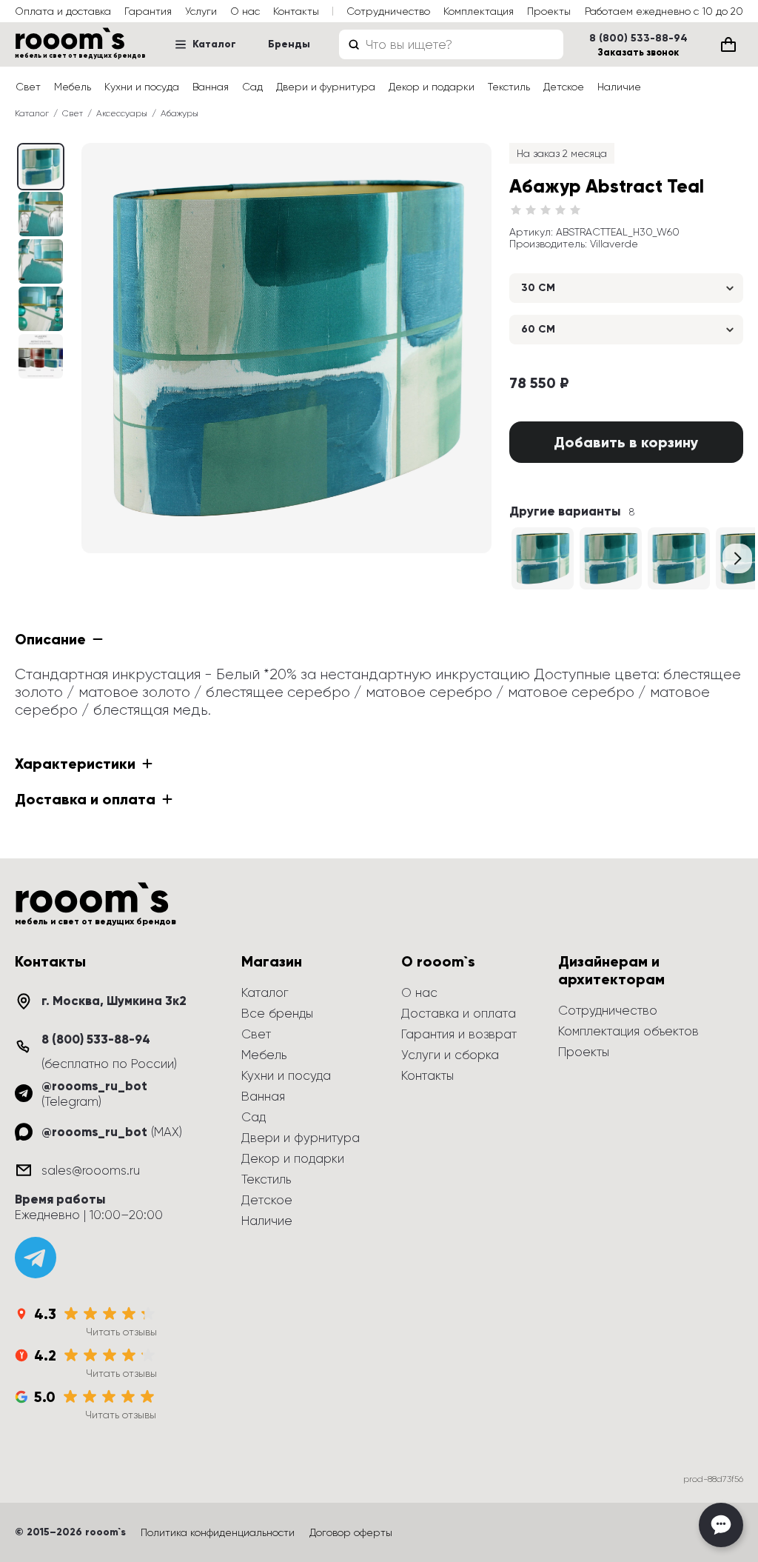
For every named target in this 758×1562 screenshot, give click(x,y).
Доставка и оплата (458, 1013)
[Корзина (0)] (728, 44)
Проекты (549, 11)
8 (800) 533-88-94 (638, 38)
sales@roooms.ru (90, 1170)
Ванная (210, 87)
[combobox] (451, 44)
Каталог (214, 44)
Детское (563, 87)
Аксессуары (121, 113)
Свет (28, 87)
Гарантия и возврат (459, 1034)
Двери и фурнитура (325, 87)
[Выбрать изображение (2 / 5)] (40, 261)
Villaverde (614, 244)
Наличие (619, 87)
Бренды (289, 44)
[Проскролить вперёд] (737, 558)
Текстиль (509, 87)
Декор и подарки (431, 87)
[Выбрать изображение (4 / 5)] (40, 356)
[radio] (516, 210)
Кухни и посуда (141, 87)
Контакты (296, 11)
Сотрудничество (388, 11)
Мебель (72, 87)
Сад (252, 87)
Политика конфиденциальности (218, 1532)
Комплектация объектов (628, 1031)
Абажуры (179, 113)
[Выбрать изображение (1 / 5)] (40, 214)
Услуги (201, 11)
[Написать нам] (721, 1525)
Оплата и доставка (63, 11)
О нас (245, 11)
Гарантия (148, 11)
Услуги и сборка (450, 1054)
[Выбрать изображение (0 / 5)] (40, 166)
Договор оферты (350, 1532)
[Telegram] (35, 1257)
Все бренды (277, 1013)
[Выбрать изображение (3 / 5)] (40, 309)
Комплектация (478, 11)
